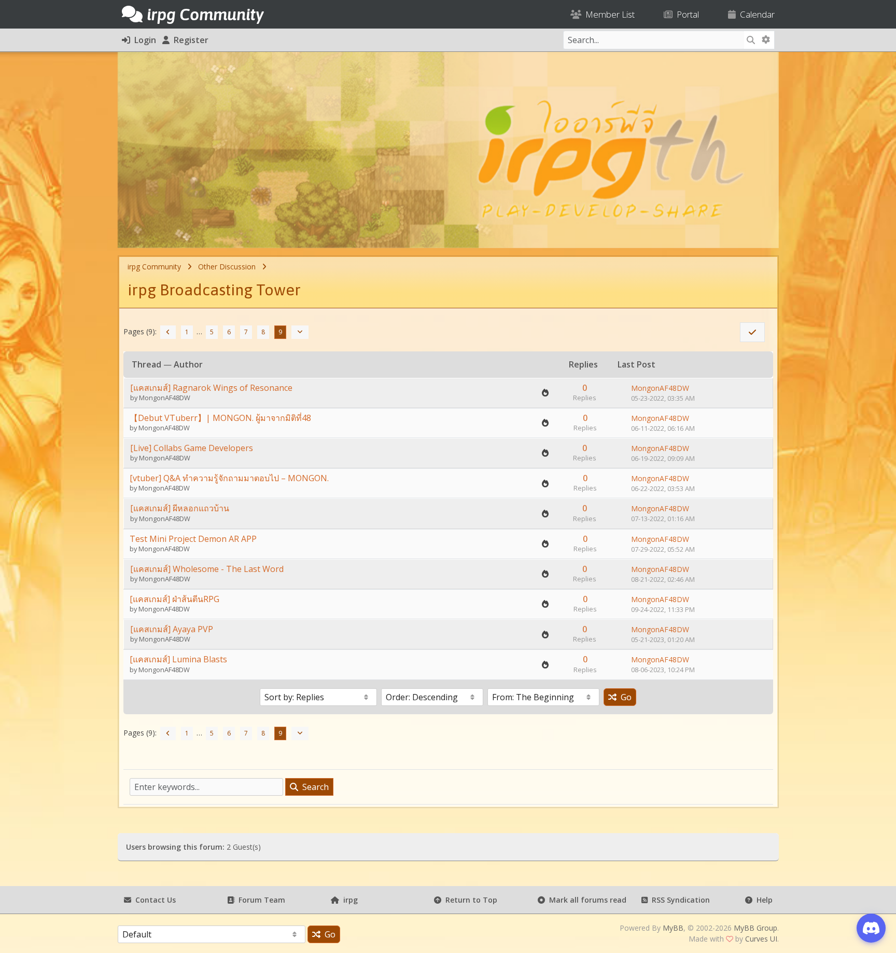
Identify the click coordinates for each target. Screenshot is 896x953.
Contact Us (153, 900)
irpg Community (154, 266)
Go (624, 697)
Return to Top (469, 900)
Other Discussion (227, 266)
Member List (608, 14)
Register (189, 40)
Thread (146, 364)
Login (143, 40)
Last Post (636, 365)
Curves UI (761, 939)
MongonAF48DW (164, 397)
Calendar (755, 14)
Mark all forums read (585, 900)
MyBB (673, 928)
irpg (348, 900)
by (134, 397)
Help (762, 900)
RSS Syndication (679, 900)
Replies (583, 364)
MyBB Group (755, 928)
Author (188, 364)
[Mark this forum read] (752, 332)
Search (313, 787)
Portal (686, 14)
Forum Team (259, 900)
